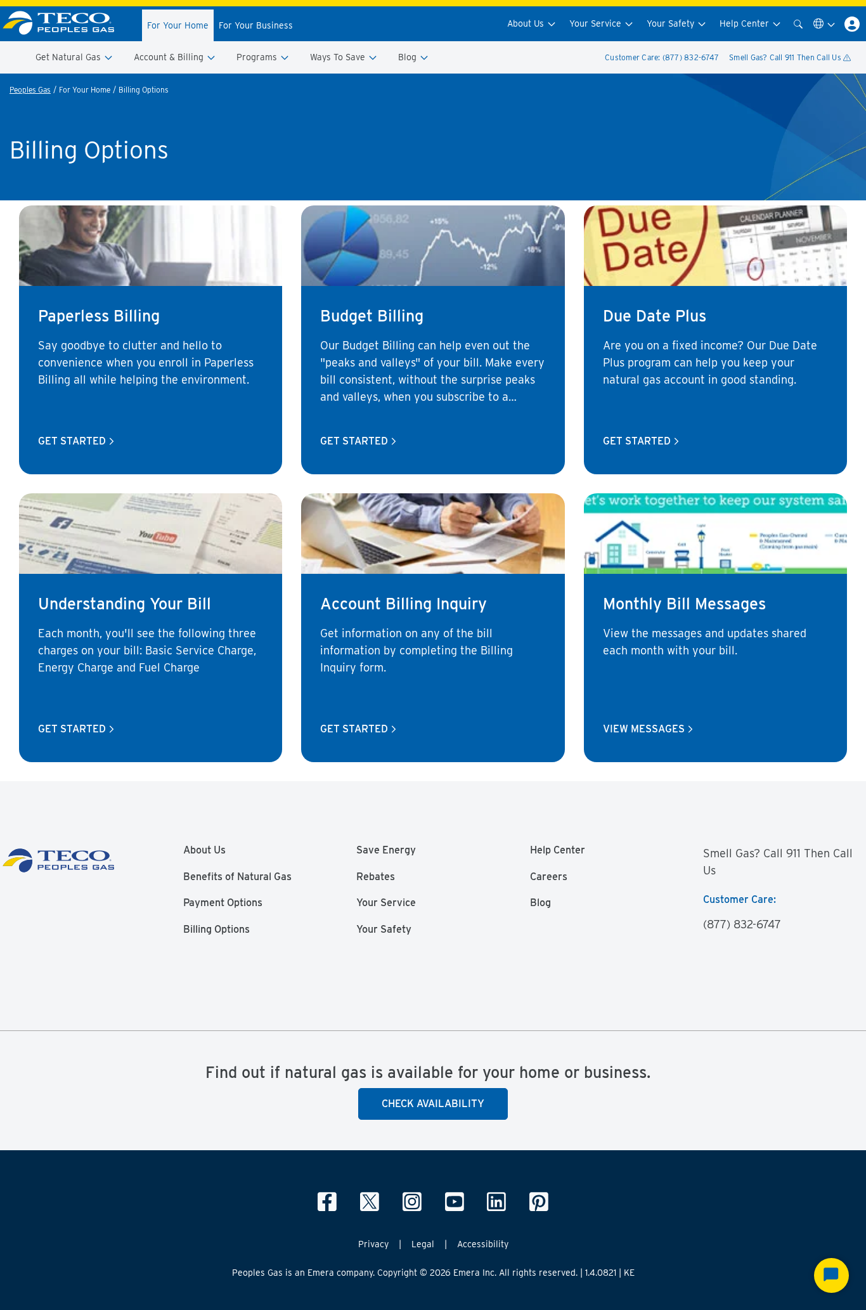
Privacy (373, 1244)
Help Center (746, 23)
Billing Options (216, 929)
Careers (548, 877)
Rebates (375, 877)
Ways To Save (339, 57)
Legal (422, 1244)
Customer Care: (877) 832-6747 (662, 57)
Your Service (596, 23)
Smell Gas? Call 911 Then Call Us (786, 57)
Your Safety (672, 23)
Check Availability (433, 1104)
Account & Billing (170, 57)
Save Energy (386, 850)
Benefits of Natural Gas (237, 877)
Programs (258, 57)
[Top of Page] (66, 23)
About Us (526, 23)
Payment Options (222, 903)
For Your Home (178, 25)
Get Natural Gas (69, 57)
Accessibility (482, 1244)
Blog (408, 57)
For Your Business (256, 25)
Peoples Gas (30, 89)
